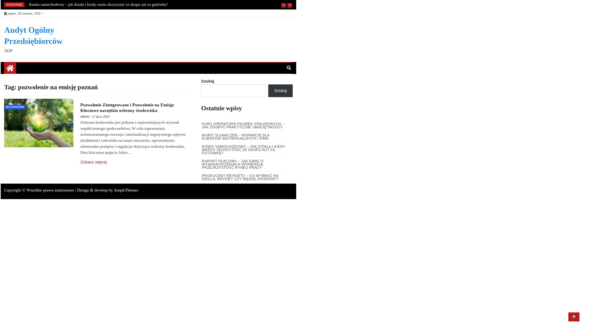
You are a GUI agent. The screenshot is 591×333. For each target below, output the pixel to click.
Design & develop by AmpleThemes (107, 190)
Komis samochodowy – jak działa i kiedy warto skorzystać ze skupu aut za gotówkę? (98, 4)
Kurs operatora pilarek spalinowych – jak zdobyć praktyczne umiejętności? (243, 125)
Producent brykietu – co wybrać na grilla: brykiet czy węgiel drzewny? (240, 177)
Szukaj (207, 81)
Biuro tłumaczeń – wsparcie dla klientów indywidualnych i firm (235, 136)
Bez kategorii (15, 107)
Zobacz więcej (93, 162)
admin (85, 116)
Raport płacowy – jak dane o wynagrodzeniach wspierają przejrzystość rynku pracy (232, 164)
